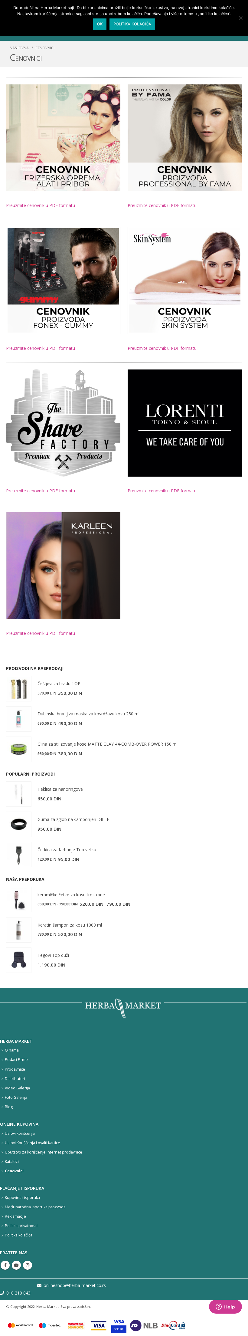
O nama (12, 1050)
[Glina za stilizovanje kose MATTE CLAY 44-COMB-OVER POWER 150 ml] (18, 749)
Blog (9, 1106)
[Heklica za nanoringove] (18, 794)
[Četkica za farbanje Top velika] (18, 854)
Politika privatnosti (21, 1225)
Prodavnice (15, 1069)
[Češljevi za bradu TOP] (18, 688)
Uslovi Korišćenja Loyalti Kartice (32, 1142)
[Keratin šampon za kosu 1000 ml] (18, 930)
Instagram (27, 1265)
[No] (240, 18)
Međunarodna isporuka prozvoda (35, 1207)
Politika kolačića (18, 1235)
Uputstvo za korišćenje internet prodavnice (43, 1152)
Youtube (16, 1265)
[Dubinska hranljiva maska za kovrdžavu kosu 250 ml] (18, 719)
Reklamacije (15, 1216)
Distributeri (15, 1078)
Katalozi (12, 1161)
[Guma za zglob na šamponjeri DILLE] (18, 824)
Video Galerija (17, 1088)
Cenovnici (14, 1171)
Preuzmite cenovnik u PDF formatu (40, 205)
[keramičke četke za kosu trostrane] (18, 899)
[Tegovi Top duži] (18, 960)
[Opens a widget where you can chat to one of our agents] (225, 1307)
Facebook (5, 1265)
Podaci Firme (16, 1059)
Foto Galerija (16, 1097)
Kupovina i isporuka (22, 1197)
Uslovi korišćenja (20, 1133)
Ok (100, 23)
